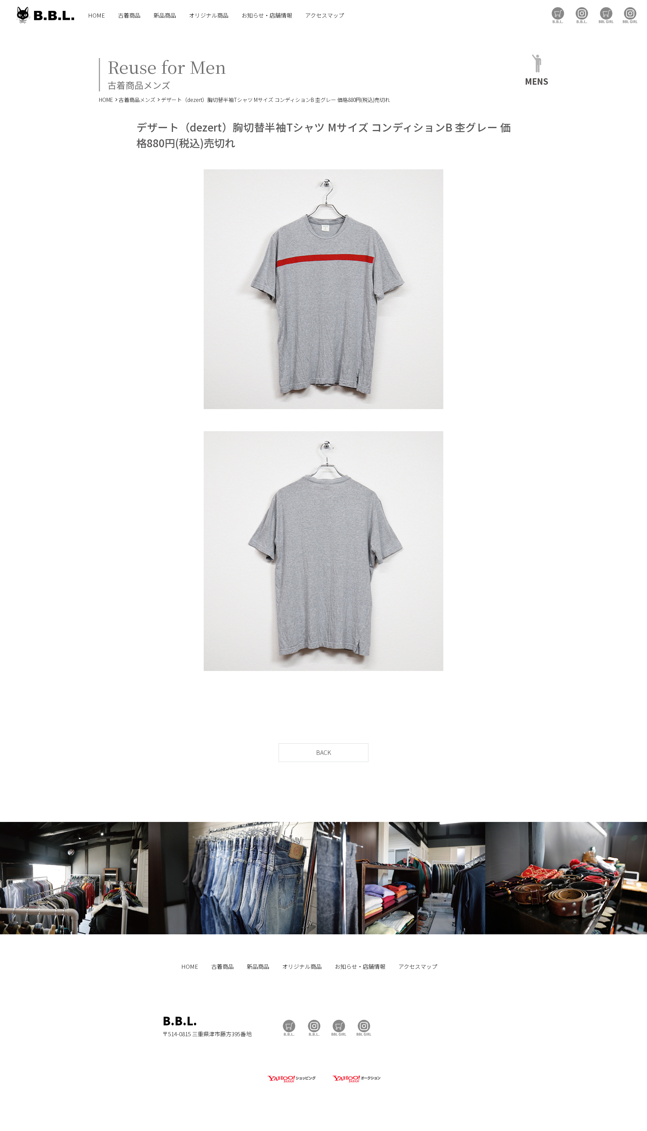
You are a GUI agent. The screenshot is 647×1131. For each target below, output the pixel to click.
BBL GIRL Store (606, 15)
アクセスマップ (324, 15)
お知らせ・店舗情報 (267, 15)
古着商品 (129, 15)
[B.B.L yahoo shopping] (291, 1083)
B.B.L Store (557, 15)
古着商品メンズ (137, 99)
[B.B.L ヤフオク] (355, 1083)
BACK (323, 752)
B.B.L (44, 15)
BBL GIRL (630, 15)
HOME (96, 15)
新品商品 (165, 15)
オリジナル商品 (208, 15)
